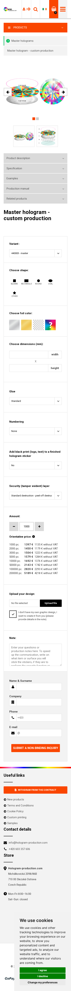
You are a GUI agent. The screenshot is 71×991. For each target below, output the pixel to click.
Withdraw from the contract (37, 790)
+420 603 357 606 (19, 849)
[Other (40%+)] (50, 324)
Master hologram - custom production (30, 50)
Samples (12, 823)
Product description (18, 158)
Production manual (18, 188)
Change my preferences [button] (43, 982)
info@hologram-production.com (28, 842)
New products (15, 799)
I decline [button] (43, 976)
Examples (12, 178)
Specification (14, 168)
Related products (17, 198)
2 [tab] (37, 118)
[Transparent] (38, 324)
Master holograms (20, 40)
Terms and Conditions (20, 805)
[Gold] (26, 324)
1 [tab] (33, 118)
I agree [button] (42, 970)
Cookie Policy (15, 811)
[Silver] (14, 324)
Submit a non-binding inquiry (35, 748)
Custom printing (16, 817)
